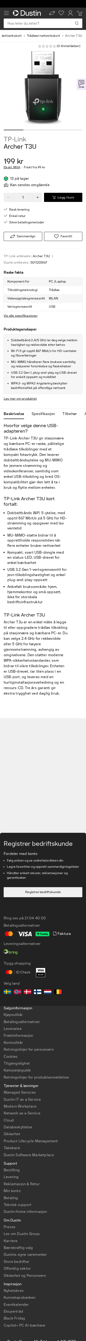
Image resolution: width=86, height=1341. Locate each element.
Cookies (10, 1056)
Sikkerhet (12, 1134)
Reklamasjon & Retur (22, 1184)
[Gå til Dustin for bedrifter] (28, 13)
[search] (76, 23)
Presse (9, 1227)
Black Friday (14, 1318)
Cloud (9, 1120)
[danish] (27, 992)
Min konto (12, 1191)
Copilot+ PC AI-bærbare (24, 1325)
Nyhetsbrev (14, 1290)
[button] (52, 13)
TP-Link (15, 139)
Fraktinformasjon (18, 1035)
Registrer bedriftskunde (43, 892)
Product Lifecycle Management (31, 1141)
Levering (11, 1177)
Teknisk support (17, 1205)
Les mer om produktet (20, 399)
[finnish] (37, 992)
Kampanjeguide (17, 1070)
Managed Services (20, 1092)
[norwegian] (17, 992)
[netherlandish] (47, 992)
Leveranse (13, 1028)
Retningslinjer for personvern (29, 1049)
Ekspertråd (13, 1311)
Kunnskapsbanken (19, 1297)
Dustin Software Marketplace (29, 1155)
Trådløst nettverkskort (43, 36)
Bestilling (12, 1170)
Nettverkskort (11, 36)
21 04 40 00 (35, 918)
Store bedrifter (16, 1261)
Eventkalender (16, 1304)
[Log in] (70, 13)
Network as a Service (22, 1113)
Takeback (12, 1148)
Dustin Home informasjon (25, 1211)
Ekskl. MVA (12, 167)
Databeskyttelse (18, 1127)
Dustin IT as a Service (22, 1099)
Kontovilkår (13, 1042)
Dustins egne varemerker (25, 1254)
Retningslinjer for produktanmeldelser (36, 1077)
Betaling (11, 1198)
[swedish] (7, 992)
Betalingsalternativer (22, 1022)
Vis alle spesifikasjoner (21, 316)
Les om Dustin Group (22, 1234)
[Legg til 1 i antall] (37, 197)
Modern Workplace (20, 1106)
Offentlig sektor (17, 1268)
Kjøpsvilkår (13, 1015)
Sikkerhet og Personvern (25, 1275)
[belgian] (57, 992)
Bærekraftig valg (18, 1248)
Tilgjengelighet (17, 1063)
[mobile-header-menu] (6, 13)
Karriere (11, 1241)
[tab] (16, 414)
